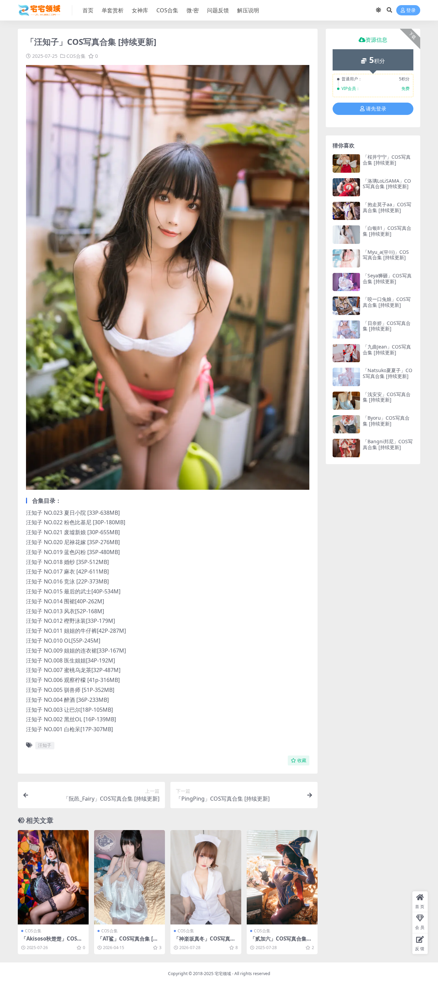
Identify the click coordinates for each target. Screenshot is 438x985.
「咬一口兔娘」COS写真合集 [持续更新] (387, 302)
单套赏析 (113, 10)
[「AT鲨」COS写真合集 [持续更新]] (129, 877)
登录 (411, 10)
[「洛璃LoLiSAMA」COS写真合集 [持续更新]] (346, 187)
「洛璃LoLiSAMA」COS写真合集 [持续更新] (387, 184)
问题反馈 (218, 10)
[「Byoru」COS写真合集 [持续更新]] (346, 424)
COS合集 (167, 10)
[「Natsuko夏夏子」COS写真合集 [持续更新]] (346, 377)
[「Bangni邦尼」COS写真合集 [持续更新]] (346, 448)
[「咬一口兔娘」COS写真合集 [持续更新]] (346, 306)
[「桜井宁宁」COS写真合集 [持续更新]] (346, 163)
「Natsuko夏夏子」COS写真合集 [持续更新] (387, 373)
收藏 (301, 760)
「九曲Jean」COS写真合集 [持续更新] (387, 349)
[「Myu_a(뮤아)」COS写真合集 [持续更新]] (346, 258)
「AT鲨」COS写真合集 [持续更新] (128, 941)
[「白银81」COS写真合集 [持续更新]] (346, 234)
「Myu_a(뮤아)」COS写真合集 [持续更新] (386, 255)
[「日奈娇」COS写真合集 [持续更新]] (346, 329)
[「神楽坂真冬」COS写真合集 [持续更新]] (205, 877)
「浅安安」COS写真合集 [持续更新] (387, 397)
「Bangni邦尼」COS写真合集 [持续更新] (388, 444)
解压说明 (248, 10)
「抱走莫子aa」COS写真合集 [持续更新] (387, 207)
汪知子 (44, 745)
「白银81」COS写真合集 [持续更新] (387, 231)
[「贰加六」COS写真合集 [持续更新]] (282, 877)
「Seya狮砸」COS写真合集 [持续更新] (387, 278)
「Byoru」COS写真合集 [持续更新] (386, 421)
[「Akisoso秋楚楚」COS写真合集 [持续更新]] (53, 877)
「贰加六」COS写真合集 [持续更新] (278, 941)
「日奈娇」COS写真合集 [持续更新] (387, 326)
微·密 (192, 10)
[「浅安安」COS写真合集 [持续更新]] (346, 401)
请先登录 (376, 108)
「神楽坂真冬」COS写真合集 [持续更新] (204, 941)
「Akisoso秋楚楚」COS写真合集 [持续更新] (51, 941)
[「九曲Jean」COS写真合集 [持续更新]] (346, 353)
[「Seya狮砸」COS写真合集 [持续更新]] (346, 282)
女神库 (140, 10)
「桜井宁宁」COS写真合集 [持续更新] (387, 160)
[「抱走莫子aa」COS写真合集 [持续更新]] (346, 211)
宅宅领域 (223, 973)
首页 (87, 10)
